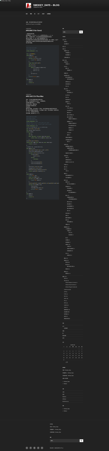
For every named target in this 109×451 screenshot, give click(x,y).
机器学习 (66, 50)
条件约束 (67, 213)
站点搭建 (66, 43)
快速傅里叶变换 (69, 146)
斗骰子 (43, 13)
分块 (65, 66)
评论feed (64, 399)
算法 (63, 60)
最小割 (67, 264)
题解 (63, 276)
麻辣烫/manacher (69, 162)
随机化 (65, 271)
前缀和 (65, 73)
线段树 (67, 244)
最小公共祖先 (69, 114)
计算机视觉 (66, 57)
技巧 (65, 169)
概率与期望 (68, 217)
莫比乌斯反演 (69, 208)
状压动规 (67, 84)
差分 (65, 166)
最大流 (67, 262)
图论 (65, 88)
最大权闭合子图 (70, 266)
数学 (65, 180)
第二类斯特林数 (72, 192)
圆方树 (68, 112)
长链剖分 (70, 130)
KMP (66, 157)
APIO (65, 278)
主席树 (68, 246)
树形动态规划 (69, 79)
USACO (65, 305)
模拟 (65, 258)
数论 (66, 195)
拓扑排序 (67, 99)
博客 (31, 13)
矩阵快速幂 (69, 221)
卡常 (66, 170)
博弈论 (67, 182)
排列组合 (67, 186)
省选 (65, 316)
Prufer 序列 (69, 108)
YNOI (65, 307)
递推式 (67, 224)
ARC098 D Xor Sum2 (34, 30)
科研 (63, 49)
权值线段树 (69, 250)
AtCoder (65, 280)
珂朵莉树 (70, 234)
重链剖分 (70, 127)
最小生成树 (69, 117)
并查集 (67, 240)
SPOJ (65, 302)
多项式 (65, 144)
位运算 (65, 62)
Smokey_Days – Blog (46, 5)
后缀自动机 (68, 159)
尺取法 (65, 164)
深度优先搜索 (68, 137)
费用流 (67, 269)
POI (65, 300)
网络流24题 (66, 318)
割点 (68, 141)
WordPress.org (66, 401)
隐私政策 (64, 335)
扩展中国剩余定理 (72, 199)
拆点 (66, 97)
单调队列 (69, 255)
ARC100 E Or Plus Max (34, 96)
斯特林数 (69, 190)
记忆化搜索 (68, 177)
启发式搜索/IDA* (69, 175)
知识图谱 (67, 54)
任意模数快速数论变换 (73, 150)
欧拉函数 (69, 204)
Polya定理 (69, 188)
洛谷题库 (66, 311)
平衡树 (68, 230)
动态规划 (66, 75)
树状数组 (67, 242)
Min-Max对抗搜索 (70, 183)
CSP (65, 291)
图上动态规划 (68, 77)
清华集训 (66, 314)
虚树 (68, 134)
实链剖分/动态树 (72, 123)
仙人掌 (67, 95)
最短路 (67, 101)
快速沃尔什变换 (69, 153)
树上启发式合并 (72, 125)
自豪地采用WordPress (58, 448)
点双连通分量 (68, 139)
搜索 (65, 173)
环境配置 (67, 52)
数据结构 (66, 227)
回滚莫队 (69, 70)
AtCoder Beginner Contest (71, 282)
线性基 (67, 64)
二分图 (67, 90)
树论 (66, 106)
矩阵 (66, 220)
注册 (63, 392)
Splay (70, 232)
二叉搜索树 (68, 228)
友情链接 (49, 13)
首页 (27, 13)
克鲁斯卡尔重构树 (72, 118)
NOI (65, 296)
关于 (38, 13)
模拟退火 (67, 273)
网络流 (65, 260)
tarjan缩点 (69, 110)
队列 (66, 253)
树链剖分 (69, 121)
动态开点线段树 (70, 248)
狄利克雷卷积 (69, 206)
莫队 (66, 68)
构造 (66, 215)
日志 (63, 39)
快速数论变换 (69, 148)
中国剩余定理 (69, 197)
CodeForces (66, 289)
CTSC (65, 294)
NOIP (65, 298)
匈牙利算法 (69, 92)
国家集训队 (66, 309)
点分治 (68, 132)
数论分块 (69, 201)
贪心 (66, 86)
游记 (63, 46)
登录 (63, 394)
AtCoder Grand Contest (70, 284)
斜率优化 (67, 81)
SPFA (68, 103)
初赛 (65, 41)
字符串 (65, 155)
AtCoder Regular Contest (71, 287)
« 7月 (67, 362)
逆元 (68, 210)
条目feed (64, 396)
